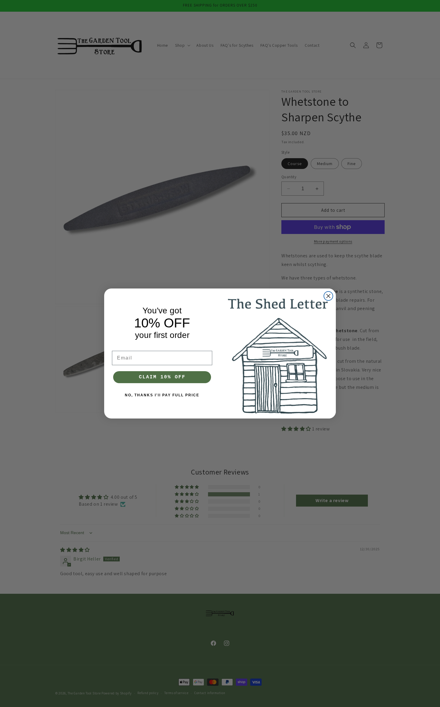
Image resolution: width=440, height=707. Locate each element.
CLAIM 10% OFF (162, 377)
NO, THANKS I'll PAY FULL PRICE (162, 395)
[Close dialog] (328, 295)
